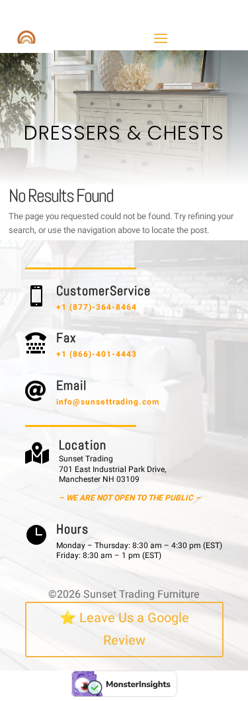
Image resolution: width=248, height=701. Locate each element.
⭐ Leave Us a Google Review (124, 629)
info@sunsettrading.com (107, 402)
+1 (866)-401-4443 (96, 354)
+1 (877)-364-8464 (96, 307)
